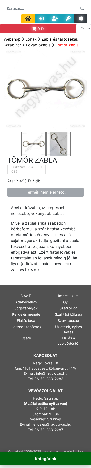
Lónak (31, 39)
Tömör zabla (67, 45)
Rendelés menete (26, 314)
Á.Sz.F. (26, 296)
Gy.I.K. (68, 302)
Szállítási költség (68, 314)
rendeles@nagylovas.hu (51, 424)
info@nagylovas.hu (51, 373)
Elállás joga (26, 320)
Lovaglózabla (38, 45)
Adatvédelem (26, 302)
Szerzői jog (68, 308)
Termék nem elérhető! (46, 192)
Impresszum (68, 296)
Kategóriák (45, 458)
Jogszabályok (26, 308)
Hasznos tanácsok (26, 327)
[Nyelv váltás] (80, 18)
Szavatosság (68, 320)
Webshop (12, 39)
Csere (26, 338)
